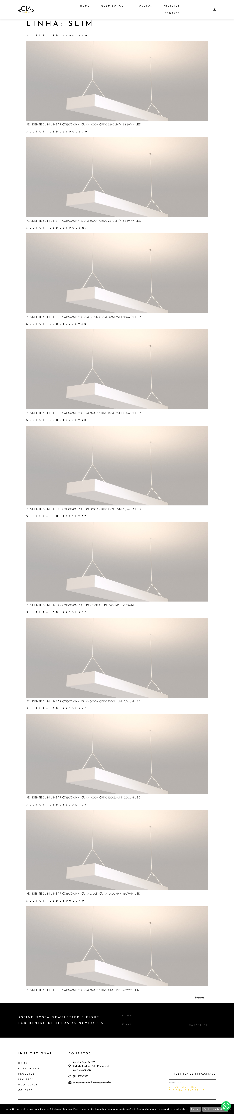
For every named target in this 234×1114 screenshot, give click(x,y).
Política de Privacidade (195, 1074)
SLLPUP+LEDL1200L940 (57, 708)
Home (85, 6)
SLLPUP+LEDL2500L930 (57, 132)
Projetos (171, 6)
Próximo (201, 998)
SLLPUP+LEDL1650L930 (57, 420)
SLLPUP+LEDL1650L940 (57, 324)
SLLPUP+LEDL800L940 (55, 901)
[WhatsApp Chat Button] (226, 1106)
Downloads (28, 1085)
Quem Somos (112, 6)
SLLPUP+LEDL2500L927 (57, 228)
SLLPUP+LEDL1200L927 (57, 805)
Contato (172, 13)
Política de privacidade (215, 1109)
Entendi (195, 1109)
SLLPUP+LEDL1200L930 (57, 612)
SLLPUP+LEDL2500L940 (57, 35)
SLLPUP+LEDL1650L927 (57, 516)
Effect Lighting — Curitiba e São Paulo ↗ (189, 1088)
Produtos (143, 6)
